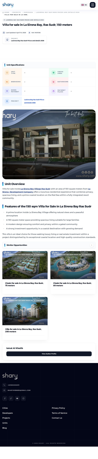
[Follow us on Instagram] (23, 398)
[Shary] (8, 5)
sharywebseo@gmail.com (19, 390)
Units (5, 423)
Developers (7, 413)
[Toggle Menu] (92, 5)
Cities (5, 408)
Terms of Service (59, 413)
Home (7, 12)
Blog (4, 428)
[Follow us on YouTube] (17, 398)
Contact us (57, 418)
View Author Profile (49, 354)
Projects (16, 12)
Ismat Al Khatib (14, 348)
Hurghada (28, 12)
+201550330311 (13, 385)
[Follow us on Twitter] (11, 398)
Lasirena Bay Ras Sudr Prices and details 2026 (57, 12)
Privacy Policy (58, 408)
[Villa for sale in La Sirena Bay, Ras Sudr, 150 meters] (49, 144)
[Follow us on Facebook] (4, 398)
